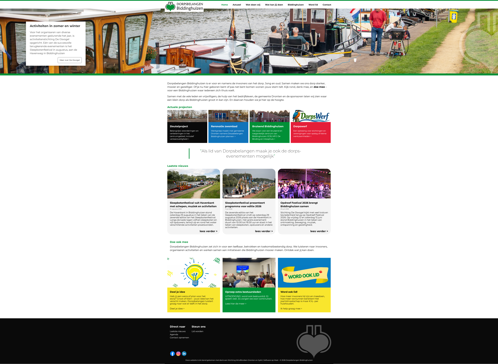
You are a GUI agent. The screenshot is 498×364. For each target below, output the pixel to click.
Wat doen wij (253, 5)
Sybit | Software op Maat (268, 360)
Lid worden (197, 331)
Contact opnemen (179, 337)
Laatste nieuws (178, 331)
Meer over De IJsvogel (70, 60)
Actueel (237, 5)
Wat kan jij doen (274, 5)
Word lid (313, 5)
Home (224, 5)
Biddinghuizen (296, 5)
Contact (327, 5)
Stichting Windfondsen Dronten (241, 360)
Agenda (174, 334)
